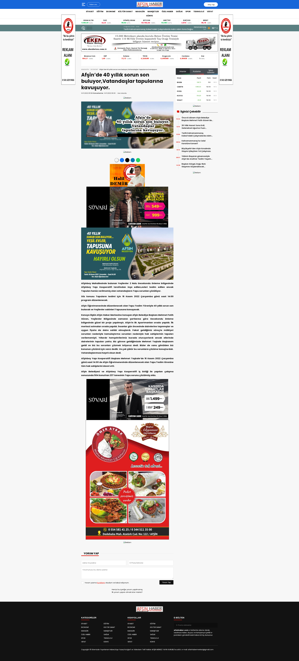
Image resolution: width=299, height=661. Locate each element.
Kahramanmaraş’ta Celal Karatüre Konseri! (114, 29)
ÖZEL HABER (167, 11)
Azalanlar (197, 71)
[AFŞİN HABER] (150, 4)
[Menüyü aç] (83, 4)
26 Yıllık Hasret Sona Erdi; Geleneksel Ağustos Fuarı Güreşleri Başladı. (193, 126)
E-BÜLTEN (179, 617)
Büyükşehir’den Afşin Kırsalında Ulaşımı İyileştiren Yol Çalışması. (196, 149)
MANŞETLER (153, 11)
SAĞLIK (179, 11)
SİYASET (90, 11)
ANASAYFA (85, 69)
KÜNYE (149, 15)
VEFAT (210, 11)
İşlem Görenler (210, 71)
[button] (88, 28)
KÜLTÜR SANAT (125, 11)
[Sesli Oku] (116, 160)
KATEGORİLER (88, 617)
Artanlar (183, 71)
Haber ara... (93, 4)
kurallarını (101, 582)
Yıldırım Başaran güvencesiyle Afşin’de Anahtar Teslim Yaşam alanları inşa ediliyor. (196, 157)
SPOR (188, 11)
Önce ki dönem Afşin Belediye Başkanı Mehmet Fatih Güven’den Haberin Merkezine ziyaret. (197, 119)
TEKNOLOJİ (198, 11)
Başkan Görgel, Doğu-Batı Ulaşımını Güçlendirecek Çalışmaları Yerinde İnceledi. (195, 165)
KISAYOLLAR (134, 617)
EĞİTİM (100, 11)
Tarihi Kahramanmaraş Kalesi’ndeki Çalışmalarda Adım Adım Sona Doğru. (196, 134)
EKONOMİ (110, 11)
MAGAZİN (140, 11)
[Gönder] (215, 625)
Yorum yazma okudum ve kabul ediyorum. (107, 582)
